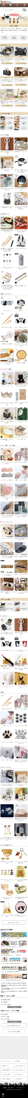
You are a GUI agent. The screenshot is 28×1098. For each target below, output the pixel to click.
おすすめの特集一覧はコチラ (14, 1025)
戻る (3, 1096)
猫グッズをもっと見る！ (14, 922)
